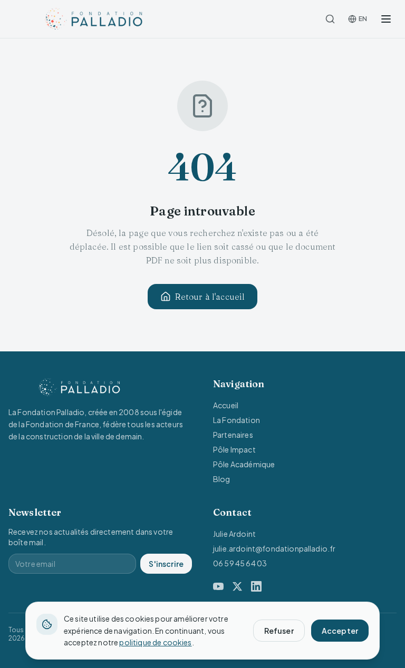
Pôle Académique (244, 464)
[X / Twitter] (237, 586)
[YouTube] (218, 586)
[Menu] (386, 19)
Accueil (225, 405)
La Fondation (236, 420)
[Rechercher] (330, 18)
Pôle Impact (234, 449)
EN (363, 19)
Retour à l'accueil (210, 296)
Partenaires (233, 434)
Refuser (279, 630)
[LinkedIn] (256, 586)
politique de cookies (155, 642)
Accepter (340, 630)
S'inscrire (166, 563)
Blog (221, 479)
